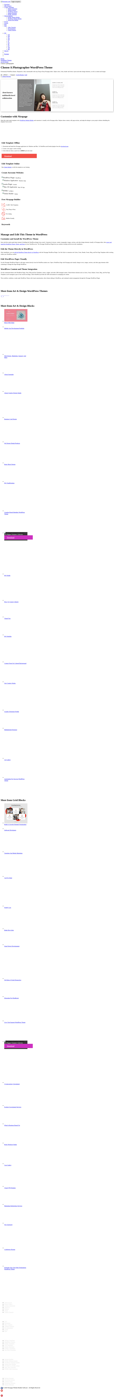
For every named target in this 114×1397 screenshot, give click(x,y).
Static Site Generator (10, 1367)
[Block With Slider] (15, 321)
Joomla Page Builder (13, 20)
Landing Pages (8, 1381)
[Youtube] (2, 1391)
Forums (6, 23)
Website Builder (8, 1359)
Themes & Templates (10, 1336)
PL (9, 44)
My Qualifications (9, 483)
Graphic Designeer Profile (11, 711)
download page (64, 146)
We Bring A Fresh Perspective (12, 980)
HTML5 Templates (9, 1348)
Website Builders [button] (8, 16)
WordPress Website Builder (15, 18)
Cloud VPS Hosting (10, 1188)
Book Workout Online (10, 1144)
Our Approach (8, 1224)
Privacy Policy (8, 1304)
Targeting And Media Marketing (13, 853)
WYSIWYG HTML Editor (12, 1366)
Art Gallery (7, 760)
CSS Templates (8, 1345)
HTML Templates (12, 14)
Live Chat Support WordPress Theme (14, 1022)
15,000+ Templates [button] (9, 7)
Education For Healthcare (11, 998)
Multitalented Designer (10, 730)
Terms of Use (8, 1302)
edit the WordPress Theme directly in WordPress (26, 252)
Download (6, 4)
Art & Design (20, 75)
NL (9, 38)
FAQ (5, 1321)
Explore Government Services (12, 1107)
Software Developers (10, 830)
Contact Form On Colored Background (15, 663)
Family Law (7, 907)
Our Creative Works (10, 683)
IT (8, 41)
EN (9, 35)
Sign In (6, 51)
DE (9, 36)
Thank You (7, 618)
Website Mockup (9, 1384)
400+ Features (7, 6)
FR (9, 39)
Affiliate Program (9, 1326)
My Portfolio (7, 636)
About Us (7, 1307)
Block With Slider (9, 322)
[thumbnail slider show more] (1, 297)
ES (9, 43)
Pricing (6, 21)
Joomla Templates (12, 13)
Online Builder (7, 167)
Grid (25, 75)
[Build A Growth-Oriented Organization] (15, 823)
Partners (6, 1309)
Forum (6, 1329)
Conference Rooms (9, 1249)
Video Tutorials (12, 27)
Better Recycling (9, 930)
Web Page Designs (9, 1380)
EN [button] (5, 33)
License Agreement (9, 1306)
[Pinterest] (2, 1396)
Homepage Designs (9, 1383)
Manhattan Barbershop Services (13, 1206)
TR (9, 47)
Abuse (6, 1310)
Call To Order (8, 878)
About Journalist (9, 374)
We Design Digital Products (12, 443)
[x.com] (2, 1393)
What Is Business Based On (12, 1125)
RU (9, 49)
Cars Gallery (7, 1165)
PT (9, 46)
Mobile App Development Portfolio (14, 328)
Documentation (11, 28)
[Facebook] (2, 1388)
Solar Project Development (11, 946)
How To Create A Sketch (11, 602)
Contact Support (12, 30)
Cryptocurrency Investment (12, 1084)
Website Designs (12, 10)
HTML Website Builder (14, 17)
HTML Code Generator (11, 1369)
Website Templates (12, 8)
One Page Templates (10, 1350)
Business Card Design (10, 419)
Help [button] (5, 26)
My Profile (7, 575)
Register (6, 54)
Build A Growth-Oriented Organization (15, 824)
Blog (5, 24)
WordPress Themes (12, 11)
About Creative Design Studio (12, 393)
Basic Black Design (9, 464)
